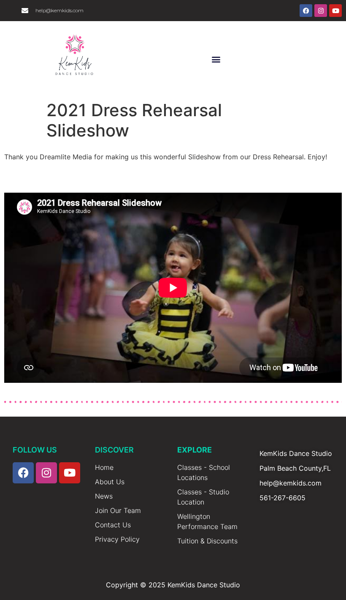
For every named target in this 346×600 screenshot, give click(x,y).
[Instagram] (320, 10)
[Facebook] (306, 10)
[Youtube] (335, 10)
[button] (216, 59)
